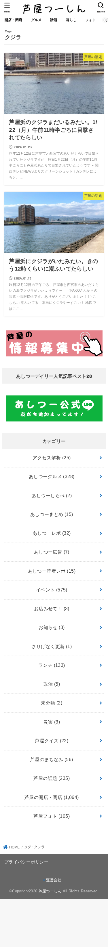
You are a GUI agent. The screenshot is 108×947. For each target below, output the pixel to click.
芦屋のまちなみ (51, 759)
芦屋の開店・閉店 (51, 797)
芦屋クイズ (51, 740)
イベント (51, 589)
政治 (51, 684)
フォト (90, 20)
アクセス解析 (52, 457)
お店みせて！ (51, 608)
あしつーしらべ (51, 495)
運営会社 (53, 880)
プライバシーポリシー (26, 862)
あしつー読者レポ (51, 571)
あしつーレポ (52, 533)
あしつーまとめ (51, 514)
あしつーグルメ (51, 476)
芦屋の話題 (51, 778)
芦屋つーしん (50, 891)
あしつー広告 (51, 551)
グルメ (36, 20)
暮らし (71, 20)
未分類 (51, 702)
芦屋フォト (51, 816)
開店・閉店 (13, 20)
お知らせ (52, 627)
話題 (53, 20)
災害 (51, 721)
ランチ (51, 665)
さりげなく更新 (51, 646)
